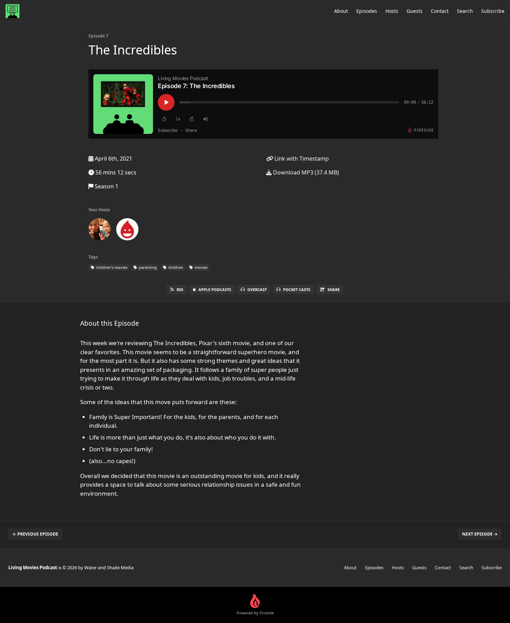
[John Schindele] (99, 230)
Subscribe (492, 11)
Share (334, 289)
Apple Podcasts (214, 289)
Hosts (391, 11)
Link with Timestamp (301, 158)
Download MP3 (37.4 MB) (305, 172)
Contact (440, 11)
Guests (415, 11)
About (341, 11)
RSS (180, 289)
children (175, 267)
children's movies (111, 267)
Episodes (366, 11)
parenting (147, 267)
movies (200, 267)
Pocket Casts (296, 289)
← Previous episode (35, 534)
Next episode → (480, 534)
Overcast (257, 289)
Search (465, 11)
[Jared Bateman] (127, 230)
